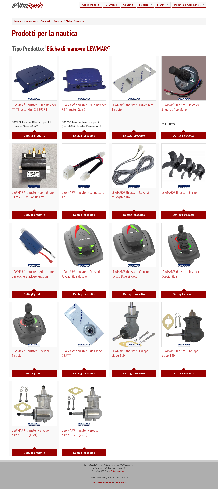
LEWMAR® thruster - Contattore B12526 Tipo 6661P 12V (33, 194)
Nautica (142, 4)
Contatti (128, 4)
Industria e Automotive (186, 4)
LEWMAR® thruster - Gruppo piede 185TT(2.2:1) (80, 432)
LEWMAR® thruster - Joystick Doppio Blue (180, 273)
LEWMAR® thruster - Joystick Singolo (30, 353)
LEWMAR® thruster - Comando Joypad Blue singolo (131, 273)
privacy (109, 482)
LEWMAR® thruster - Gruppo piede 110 (130, 353)
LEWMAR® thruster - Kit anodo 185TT (82, 353)
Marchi (160, 4)
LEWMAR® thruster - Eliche (179, 192)
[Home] (29, 6)
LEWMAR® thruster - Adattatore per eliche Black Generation (33, 273)
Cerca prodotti (90, 4)
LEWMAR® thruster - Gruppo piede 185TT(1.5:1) (30, 432)
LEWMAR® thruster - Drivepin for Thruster (133, 107)
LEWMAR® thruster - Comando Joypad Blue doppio (82, 273)
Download (111, 4)
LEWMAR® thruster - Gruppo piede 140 (179, 353)
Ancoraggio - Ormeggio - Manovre (44, 21)
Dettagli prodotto (34, 135)
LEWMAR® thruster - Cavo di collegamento (130, 194)
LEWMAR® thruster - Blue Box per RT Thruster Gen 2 (84, 107)
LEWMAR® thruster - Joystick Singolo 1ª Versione (180, 107)
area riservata (98, 482)
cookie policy (120, 482)
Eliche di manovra (75, 21)
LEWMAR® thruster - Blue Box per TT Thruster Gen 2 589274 (34, 107)
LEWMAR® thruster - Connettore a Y (83, 194)
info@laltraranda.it (117, 471)
